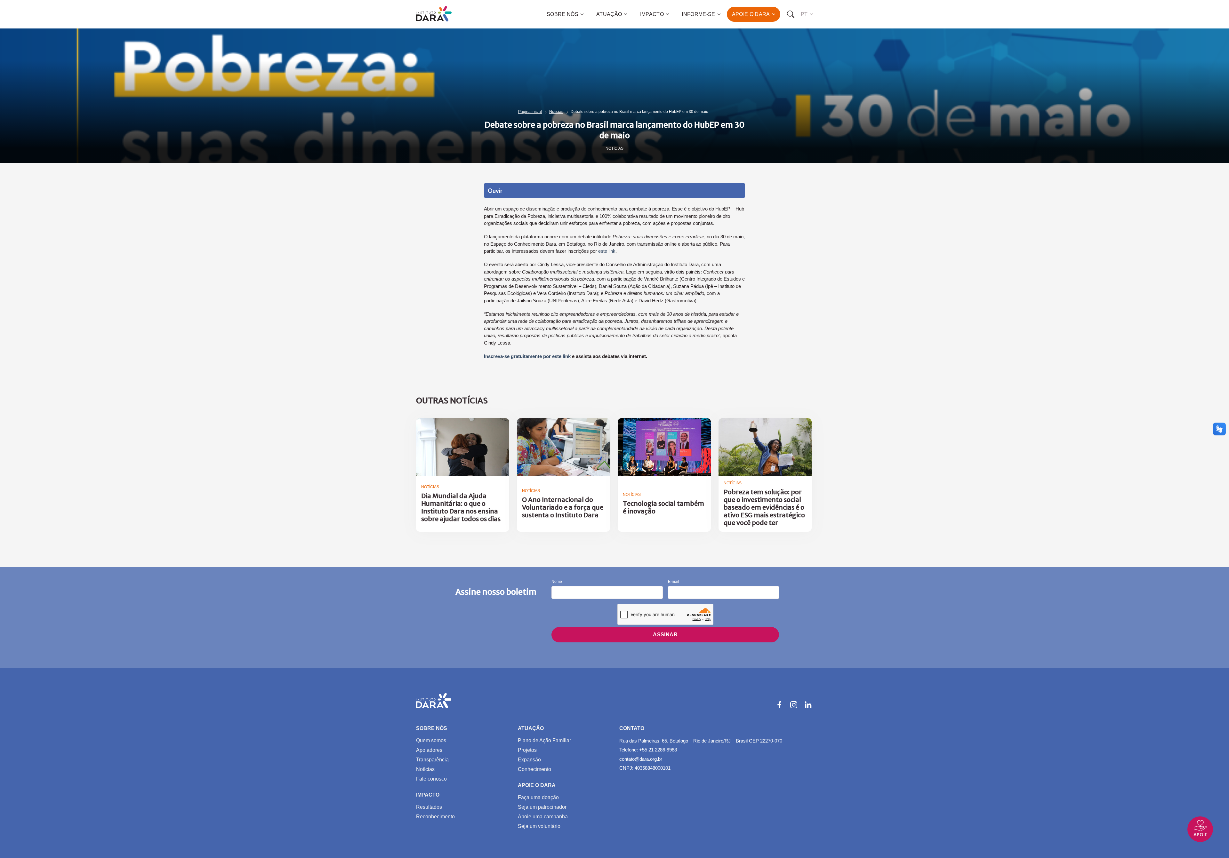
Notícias (556, 111)
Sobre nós (562, 14)
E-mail (673, 582)
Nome (556, 582)
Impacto (652, 14)
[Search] (790, 14)
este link (606, 251)
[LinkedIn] (808, 704)
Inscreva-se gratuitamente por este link (527, 356)
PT (804, 14)
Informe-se (698, 14)
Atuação (609, 14)
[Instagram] (793, 704)
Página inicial (530, 111)
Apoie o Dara (751, 14)
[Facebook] (779, 704)
